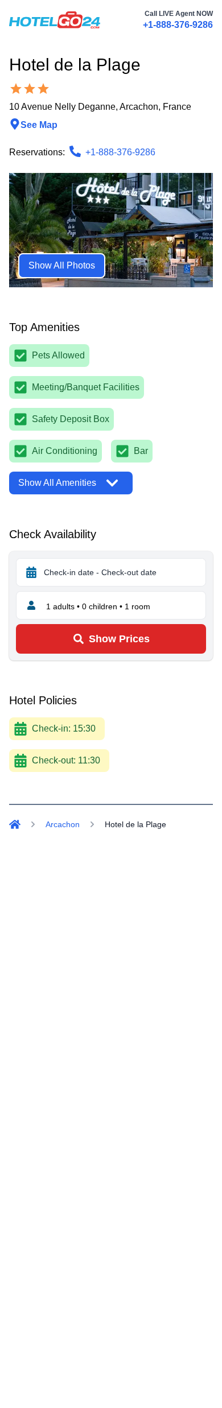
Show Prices (119, 639)
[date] (31, 572)
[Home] (14, 824)
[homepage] (54, 19)
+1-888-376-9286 (178, 25)
